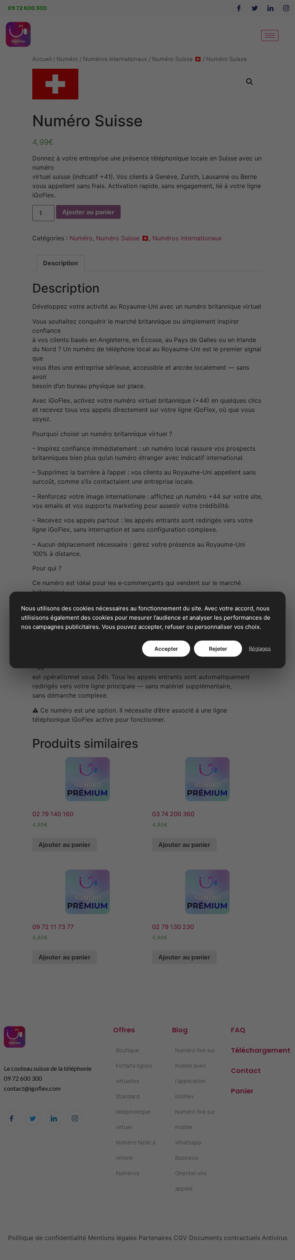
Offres (124, 1030)
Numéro (67, 59)
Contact (246, 1070)
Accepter (166, 648)
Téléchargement (260, 1050)
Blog (180, 1030)
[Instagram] (286, 8)
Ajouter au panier (88, 212)
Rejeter (218, 648)
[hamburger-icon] (269, 35)
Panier (242, 1091)
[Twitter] (255, 8)
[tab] (60, 263)
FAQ (238, 1030)
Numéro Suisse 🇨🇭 (176, 59)
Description (60, 263)
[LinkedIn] (270, 8)
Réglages (260, 648)
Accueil (41, 59)
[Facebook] (239, 8)
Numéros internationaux (115, 59)
